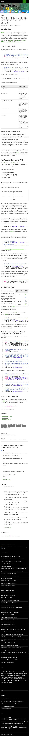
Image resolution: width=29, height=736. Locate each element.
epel (8, 673)
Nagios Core (20, 677)
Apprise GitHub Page (7, 416)
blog (4, 671)
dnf (3, 673)
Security (25, 680)
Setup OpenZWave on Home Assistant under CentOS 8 (12, 558)
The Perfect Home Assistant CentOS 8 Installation (11, 561)
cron (12, 671)
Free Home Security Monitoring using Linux (10, 600)
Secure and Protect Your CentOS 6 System (9, 645)
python (2, 680)
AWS (10, 424)
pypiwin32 (12, 231)
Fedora (15, 673)
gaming (5, 675)
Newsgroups (9, 678)
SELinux (2, 682)
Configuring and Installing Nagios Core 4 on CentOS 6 (12, 647)
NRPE (15, 678)
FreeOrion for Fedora (5, 588)
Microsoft (2, 677)
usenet (8, 682)
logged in (9, 535)
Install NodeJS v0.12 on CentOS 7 (8, 605)
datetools (24, 671)
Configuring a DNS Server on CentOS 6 (9, 627)
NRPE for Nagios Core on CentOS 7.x (8, 580)
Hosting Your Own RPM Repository (8, 595)
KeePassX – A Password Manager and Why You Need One (13, 629)
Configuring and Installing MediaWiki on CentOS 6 (11, 650)
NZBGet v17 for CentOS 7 (6, 597)
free (1, 675)
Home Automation (16, 675)
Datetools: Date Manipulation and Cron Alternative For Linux (13, 652)
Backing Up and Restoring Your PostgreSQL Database (12, 634)
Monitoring (8, 677)
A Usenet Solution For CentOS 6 (7, 622)
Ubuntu (5, 682)
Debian (2, 673)
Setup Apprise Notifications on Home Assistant (10, 556)
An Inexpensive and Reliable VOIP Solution (10, 575)
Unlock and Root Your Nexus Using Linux (9, 609)
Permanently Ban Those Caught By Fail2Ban (10, 612)
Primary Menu (27, 1)
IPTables (22, 675)
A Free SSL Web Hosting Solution (7, 563)
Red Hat (7, 680)
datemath (21, 671)
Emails (6, 314)
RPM (17, 681)
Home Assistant (10, 675)
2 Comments (17, 25)
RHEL (13, 681)
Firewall (25, 673)
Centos (8, 671)
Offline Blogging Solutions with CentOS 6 (9, 657)
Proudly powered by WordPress (6, 734)
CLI (12, 424)
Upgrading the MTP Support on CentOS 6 (9, 654)
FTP (3, 675)
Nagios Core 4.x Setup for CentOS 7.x (8, 585)
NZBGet (19, 678)
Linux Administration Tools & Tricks (8, 614)
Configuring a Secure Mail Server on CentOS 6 (10, 631)
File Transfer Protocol (20, 673)
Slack (19, 40)
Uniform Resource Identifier (9, 162)
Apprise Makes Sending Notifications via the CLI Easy (12, 571)
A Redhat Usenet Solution (6, 566)
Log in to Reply (7, 479)
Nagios (15, 677)
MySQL (12, 677)
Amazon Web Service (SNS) (10, 41)
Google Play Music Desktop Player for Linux (10, 602)
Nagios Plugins (4, 678)
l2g (12, 25)
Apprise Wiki (5, 418)
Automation (4, 424)
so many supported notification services (14, 249)
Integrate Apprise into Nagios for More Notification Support (13, 439)
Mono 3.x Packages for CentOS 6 (7, 624)
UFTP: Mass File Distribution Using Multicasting (11, 619)
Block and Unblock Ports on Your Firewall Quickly (11, 607)
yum (11, 682)
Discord (11, 40)
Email (18, 41)
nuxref (2, 1)
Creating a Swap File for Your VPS (8, 642)
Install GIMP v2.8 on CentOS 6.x (7, 662)
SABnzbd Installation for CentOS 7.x (8, 592)
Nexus (12, 678)
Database (14, 671)
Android (2, 671)
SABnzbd (21, 680)
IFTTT (2, 41)
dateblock (18, 671)
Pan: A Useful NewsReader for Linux (8, 434)
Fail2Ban (11, 673)
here (4, 214)
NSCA (17, 678)
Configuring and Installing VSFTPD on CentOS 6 (11, 636)
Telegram (15, 40)
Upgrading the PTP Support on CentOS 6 (9, 659)
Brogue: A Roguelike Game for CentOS (9, 617)
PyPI (4, 401)
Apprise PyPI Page (6, 419)
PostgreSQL (23, 678)
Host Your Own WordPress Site (7, 590)
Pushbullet (23, 40)
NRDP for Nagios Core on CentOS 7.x (8, 583)
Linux (26, 675)
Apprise (2, 15)
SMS (16, 312)
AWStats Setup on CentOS (6, 578)
